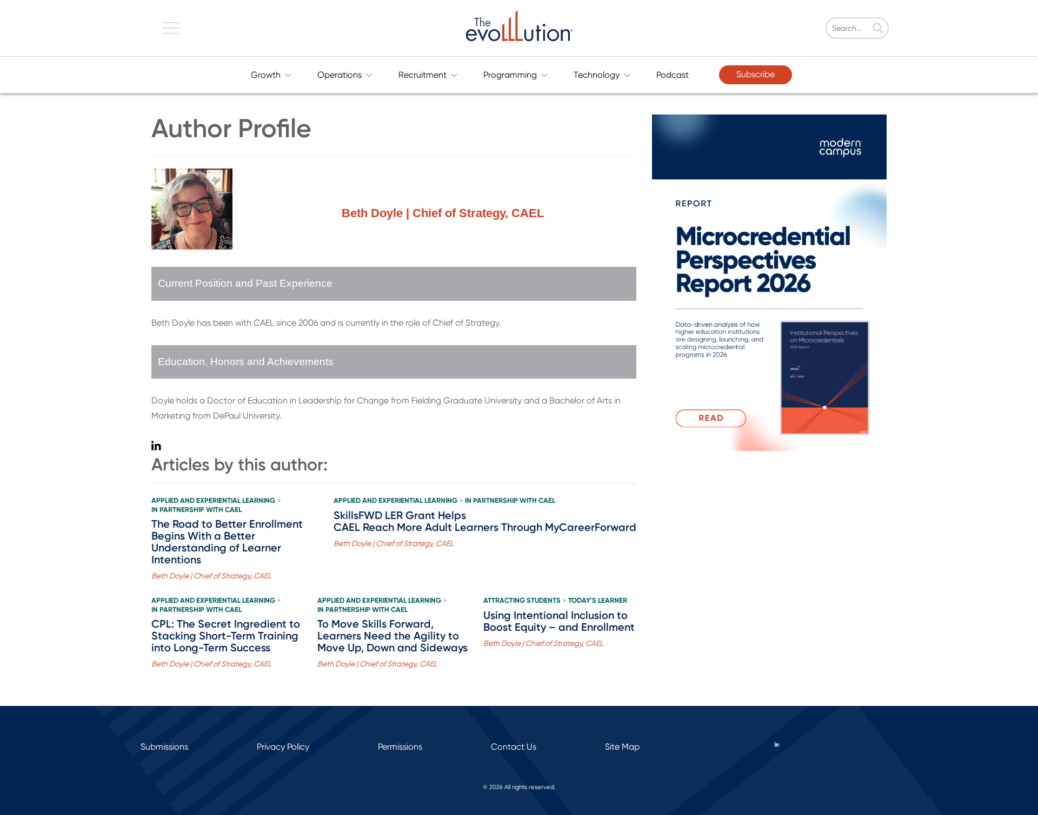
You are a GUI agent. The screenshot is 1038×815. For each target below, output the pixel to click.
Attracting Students (522, 600)
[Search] (878, 29)
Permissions (400, 747)
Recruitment (422, 75)
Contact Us (513, 747)
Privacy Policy (283, 747)
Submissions (164, 747)
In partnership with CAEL (196, 510)
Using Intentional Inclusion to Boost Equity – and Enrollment (559, 621)
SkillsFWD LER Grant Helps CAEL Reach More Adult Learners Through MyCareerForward (485, 521)
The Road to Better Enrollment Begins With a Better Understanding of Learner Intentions (227, 541)
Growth (266, 75)
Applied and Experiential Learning (213, 500)
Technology (597, 75)
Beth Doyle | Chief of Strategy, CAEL (211, 575)
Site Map (622, 747)
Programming (510, 75)
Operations (339, 75)
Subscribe (755, 74)
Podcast (672, 75)
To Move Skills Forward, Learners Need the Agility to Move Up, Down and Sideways (392, 635)
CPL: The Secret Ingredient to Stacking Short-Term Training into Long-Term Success (225, 635)
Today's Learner (597, 600)
